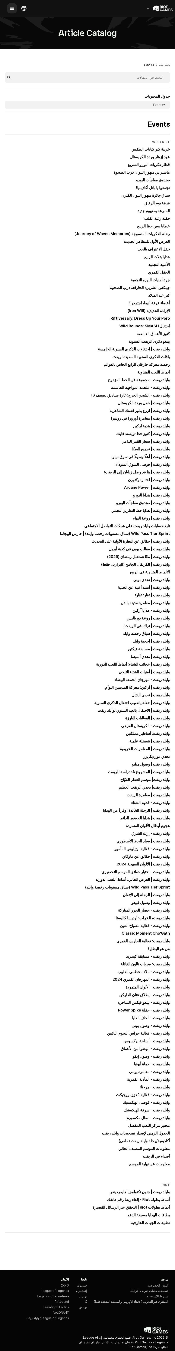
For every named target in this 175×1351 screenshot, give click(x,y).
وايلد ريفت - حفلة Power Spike (144, 1010)
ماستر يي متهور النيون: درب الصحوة (142, 172)
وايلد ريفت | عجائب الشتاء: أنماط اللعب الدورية (133, 664)
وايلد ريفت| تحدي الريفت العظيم (144, 787)
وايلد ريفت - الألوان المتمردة (147, 987)
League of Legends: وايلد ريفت (47, 1318)
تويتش (83, 1307)
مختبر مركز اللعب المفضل (149, 1125)
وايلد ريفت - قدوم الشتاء (150, 802)
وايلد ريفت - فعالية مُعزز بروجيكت (143, 1094)
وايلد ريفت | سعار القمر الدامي (145, 441)
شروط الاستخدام (157, 1296)
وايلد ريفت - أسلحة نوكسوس (147, 1041)
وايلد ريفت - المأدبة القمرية (148, 1079)
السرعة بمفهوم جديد (154, 210)
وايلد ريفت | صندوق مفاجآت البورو (143, 503)
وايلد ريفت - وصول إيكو (151, 1056)
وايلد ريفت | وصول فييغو (150, 902)
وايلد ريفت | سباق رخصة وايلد (146, 633)
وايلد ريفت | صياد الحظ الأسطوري (143, 841)
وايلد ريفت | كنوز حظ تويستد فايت (143, 433)
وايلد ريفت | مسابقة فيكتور (148, 649)
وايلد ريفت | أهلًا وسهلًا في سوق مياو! (140, 456)
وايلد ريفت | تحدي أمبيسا (150, 656)
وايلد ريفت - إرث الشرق (150, 833)
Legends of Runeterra (53, 1296)
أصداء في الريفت (156, 1156)
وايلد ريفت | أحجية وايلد (151, 641)
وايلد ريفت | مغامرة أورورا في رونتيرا (140, 418)
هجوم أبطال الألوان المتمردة (148, 825)
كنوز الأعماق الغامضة (153, 333)
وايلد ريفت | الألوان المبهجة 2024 (143, 864)
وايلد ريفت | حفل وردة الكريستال (144, 403)
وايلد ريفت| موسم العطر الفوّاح (145, 779)
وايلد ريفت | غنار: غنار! (152, 595)
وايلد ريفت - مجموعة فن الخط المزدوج (139, 380)
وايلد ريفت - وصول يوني (151, 1025)
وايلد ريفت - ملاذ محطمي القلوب (144, 971)
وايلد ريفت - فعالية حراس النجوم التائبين (138, 1033)
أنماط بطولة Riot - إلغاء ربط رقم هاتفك (138, 1199)
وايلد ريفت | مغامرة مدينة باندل (145, 602)
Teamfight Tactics (56, 1307)
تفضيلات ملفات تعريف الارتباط (149, 1290)
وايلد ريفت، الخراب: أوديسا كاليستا (143, 918)
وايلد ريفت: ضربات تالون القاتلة (145, 964)
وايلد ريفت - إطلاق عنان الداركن (144, 994)
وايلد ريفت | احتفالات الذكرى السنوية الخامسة (134, 349)
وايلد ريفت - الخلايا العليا (151, 1018)
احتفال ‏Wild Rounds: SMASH (144, 326)
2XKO (65, 1285)
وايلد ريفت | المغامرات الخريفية (145, 748)
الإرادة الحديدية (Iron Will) (148, 310)
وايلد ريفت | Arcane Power (147, 487)
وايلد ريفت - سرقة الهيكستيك (147, 1110)
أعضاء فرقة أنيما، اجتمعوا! (149, 303)
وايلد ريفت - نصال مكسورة (148, 1117)
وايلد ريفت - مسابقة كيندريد (148, 956)
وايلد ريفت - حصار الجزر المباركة (144, 910)
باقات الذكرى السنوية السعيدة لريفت (141, 356)
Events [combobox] (158, 105)
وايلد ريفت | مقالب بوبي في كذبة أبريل (139, 549)
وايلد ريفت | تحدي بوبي (151, 579)
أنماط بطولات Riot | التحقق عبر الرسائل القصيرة (131, 1207)
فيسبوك (82, 1285)
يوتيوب (83, 1296)
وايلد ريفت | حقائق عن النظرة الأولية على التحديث (131, 541)
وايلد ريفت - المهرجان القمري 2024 (141, 979)
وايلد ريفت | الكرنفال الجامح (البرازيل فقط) (135, 564)
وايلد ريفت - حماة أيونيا (152, 1064)
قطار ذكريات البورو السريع (149, 164)
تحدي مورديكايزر (156, 756)
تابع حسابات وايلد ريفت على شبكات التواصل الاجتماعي (127, 526)
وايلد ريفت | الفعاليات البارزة (147, 718)
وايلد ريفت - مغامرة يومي (149, 1071)
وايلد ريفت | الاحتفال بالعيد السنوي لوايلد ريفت (134, 710)
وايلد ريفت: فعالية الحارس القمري (143, 941)
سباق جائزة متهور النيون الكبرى (145, 195)
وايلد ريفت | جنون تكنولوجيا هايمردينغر (140, 1192)
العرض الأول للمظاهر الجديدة (147, 241)
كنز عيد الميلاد (159, 295)
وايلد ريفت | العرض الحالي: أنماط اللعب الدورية (132, 879)
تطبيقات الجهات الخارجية (150, 1222)
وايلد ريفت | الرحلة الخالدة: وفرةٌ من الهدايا (136, 810)
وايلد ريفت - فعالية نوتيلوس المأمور (142, 848)
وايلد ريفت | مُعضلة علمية (149, 741)
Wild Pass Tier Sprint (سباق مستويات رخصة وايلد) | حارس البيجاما (115, 533)
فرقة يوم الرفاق (157, 203)
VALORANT (61, 1312)
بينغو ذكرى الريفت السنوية (149, 341)
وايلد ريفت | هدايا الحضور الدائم (145, 818)
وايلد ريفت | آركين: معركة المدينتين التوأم (137, 687)
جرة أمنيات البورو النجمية (150, 280)
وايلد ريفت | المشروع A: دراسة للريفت (139, 772)
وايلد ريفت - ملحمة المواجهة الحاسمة (140, 387)
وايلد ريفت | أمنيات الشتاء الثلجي (144, 672)
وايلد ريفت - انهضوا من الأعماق (145, 1048)
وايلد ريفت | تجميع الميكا (151, 449)
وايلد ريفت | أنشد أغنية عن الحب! (144, 587)
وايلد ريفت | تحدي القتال (151, 695)
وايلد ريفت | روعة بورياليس (148, 618)
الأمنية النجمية (159, 264)
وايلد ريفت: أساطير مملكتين (148, 733)
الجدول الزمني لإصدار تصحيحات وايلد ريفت (136, 1133)
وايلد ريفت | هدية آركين (151, 426)
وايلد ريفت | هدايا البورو (151, 495)
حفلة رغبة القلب (157, 218)
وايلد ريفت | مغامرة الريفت (148, 795)
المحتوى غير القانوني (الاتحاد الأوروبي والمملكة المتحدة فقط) (131, 1301)
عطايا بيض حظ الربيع (153, 226)
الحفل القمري (159, 272)
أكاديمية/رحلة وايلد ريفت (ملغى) (144, 1141)
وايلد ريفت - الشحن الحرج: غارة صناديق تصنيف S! (130, 395)
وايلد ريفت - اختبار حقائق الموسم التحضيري (136, 871)
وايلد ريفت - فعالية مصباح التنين (145, 925)
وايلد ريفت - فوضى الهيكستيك (146, 1102)
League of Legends (55, 1290)
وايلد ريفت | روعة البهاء (151, 518)
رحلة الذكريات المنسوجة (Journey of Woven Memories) (122, 233)
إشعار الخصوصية (157, 1285)
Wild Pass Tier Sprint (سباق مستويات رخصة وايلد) (127, 887)
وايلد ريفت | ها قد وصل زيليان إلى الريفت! (137, 472)
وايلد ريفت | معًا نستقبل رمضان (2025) (138, 556)
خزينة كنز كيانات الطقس (150, 149)
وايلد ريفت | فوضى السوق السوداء (143, 464)
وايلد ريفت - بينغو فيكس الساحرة (144, 1002)
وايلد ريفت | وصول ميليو (151, 764)
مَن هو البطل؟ (158, 948)
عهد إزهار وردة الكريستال (150, 157)
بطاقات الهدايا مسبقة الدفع (149, 1215)
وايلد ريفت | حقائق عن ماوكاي (146, 856)
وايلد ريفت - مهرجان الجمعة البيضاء (142, 679)
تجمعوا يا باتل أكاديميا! (153, 187)
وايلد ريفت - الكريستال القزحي (145, 725)
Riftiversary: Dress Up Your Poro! (139, 318)
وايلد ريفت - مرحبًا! (155, 1087)
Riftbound (62, 1301)
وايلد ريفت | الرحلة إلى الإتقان (146, 895)
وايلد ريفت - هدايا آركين (151, 610)
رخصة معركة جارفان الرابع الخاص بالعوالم (137, 364)
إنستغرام (81, 1290)
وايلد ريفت (164, 64)
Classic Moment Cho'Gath (146, 933)
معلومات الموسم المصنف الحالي (144, 1148)
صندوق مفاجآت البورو (153, 180)
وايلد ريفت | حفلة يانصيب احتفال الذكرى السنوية (132, 702)
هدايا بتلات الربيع (157, 257)
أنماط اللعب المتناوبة (153, 372)
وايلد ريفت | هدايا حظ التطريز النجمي (140, 510)
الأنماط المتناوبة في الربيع (150, 572)
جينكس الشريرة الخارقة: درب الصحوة (140, 287)
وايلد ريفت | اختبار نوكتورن (149, 479)
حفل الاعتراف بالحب (153, 249)
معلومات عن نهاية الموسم (149, 1164)
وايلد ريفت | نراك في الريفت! (147, 626)
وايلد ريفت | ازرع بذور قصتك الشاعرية (139, 410)
